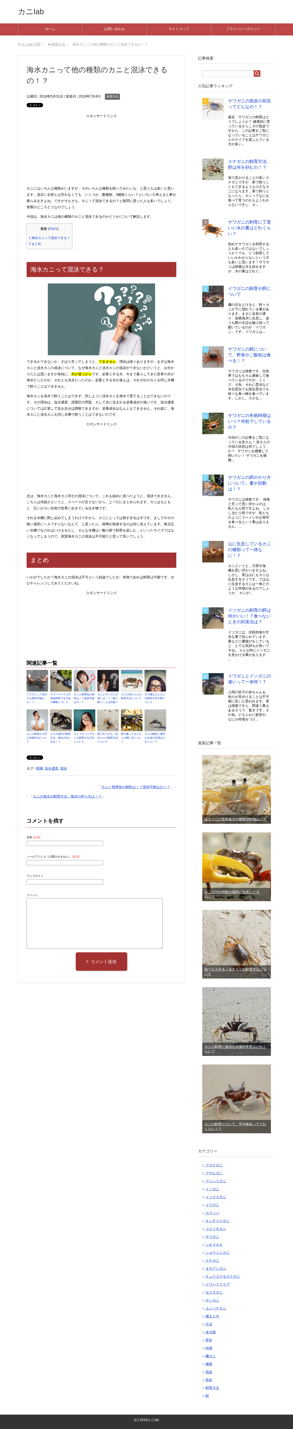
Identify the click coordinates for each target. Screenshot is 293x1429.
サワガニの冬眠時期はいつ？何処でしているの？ (249, 421)
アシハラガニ (215, 1181)
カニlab (31, 11)
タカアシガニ (215, 1268)
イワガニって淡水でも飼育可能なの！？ (37, 698)
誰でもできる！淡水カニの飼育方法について (107, 737)
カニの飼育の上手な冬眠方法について (37, 737)
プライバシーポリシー (243, 29)
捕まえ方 (212, 1316)
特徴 (208, 1348)
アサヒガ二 (214, 1173)
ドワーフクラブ (217, 1284)
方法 (208, 1324)
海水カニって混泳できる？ (49, 238)
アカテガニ (214, 1165)
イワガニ (212, 1205)
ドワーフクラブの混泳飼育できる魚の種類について (60, 698)
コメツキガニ (215, 1229)
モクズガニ (214, 1292)
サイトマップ (179, 29)
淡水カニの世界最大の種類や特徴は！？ (235, 819)
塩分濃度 (51, 768)
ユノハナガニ (215, 1308)
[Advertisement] (101, 149)
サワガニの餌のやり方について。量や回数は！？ (249, 483)
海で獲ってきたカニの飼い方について (131, 737)
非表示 (53, 228)
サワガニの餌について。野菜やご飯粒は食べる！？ (249, 355)
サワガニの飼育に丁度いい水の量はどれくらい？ (249, 228)
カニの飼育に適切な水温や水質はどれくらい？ (155, 737)
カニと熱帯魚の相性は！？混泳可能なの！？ (84, 698)
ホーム (50, 29)
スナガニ (212, 1260)
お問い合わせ (114, 29)
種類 (208, 1364)
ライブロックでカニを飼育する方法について (84, 737)
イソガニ (212, 1189)
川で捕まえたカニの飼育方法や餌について (155, 698)
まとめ (35, 243)
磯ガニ (210, 1356)
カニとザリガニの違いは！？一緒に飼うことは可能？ (107, 698)
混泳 (63, 768)
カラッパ (212, 1213)
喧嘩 (39, 768)
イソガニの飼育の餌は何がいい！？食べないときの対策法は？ (249, 616)
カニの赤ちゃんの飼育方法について (131, 696)
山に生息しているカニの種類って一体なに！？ (249, 549)
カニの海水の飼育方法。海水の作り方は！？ (60, 737)
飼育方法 (112, 96)
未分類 (210, 1332)
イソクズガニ (215, 1197)
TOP (31, 44)
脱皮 (208, 1372)
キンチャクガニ (217, 1221)
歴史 (208, 1340)
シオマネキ (214, 1245)
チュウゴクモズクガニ (222, 1276)
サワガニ (212, 1237)
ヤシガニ (212, 1300)
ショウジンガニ (217, 1252)
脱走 (208, 1380)
